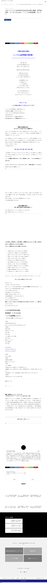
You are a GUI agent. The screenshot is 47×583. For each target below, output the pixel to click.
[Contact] (26, 571)
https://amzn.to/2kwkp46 (9, 409)
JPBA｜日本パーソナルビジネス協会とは (9, 578)
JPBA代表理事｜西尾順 (10, 451)
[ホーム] (1, 4)
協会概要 (17, 578)
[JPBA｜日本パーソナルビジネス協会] (7, 1)
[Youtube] (24, 571)
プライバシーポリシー (31, 578)
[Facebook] (20, 571)
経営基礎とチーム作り (7, 19)
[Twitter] (22, 571)
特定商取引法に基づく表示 (40, 578)
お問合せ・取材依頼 (24, 578)
